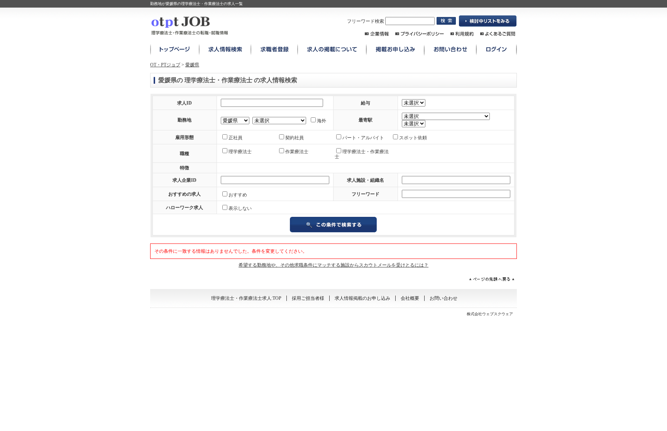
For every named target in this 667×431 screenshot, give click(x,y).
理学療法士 (240, 151)
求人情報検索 (225, 49)
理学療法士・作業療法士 (362, 154)
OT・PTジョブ (165, 65)
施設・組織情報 (376, 34)
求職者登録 (274, 49)
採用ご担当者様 (308, 298)
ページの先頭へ (492, 279)
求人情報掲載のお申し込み (362, 298)
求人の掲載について (332, 49)
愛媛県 (192, 65)
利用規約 (462, 34)
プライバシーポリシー (419, 34)
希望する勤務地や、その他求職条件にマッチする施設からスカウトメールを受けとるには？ (333, 265)
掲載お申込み (395, 49)
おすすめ (238, 195)
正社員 (235, 137)
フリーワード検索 (366, 21)
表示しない (240, 208)
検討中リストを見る (488, 21)
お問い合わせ (450, 49)
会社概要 (410, 298)
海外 (321, 120)
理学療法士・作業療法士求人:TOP (246, 298)
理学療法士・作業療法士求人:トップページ (174, 49)
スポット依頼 (413, 137)
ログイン (496, 49)
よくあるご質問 (498, 34)
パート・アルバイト (363, 137)
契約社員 (294, 137)
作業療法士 (296, 151)
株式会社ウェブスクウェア (490, 314)
